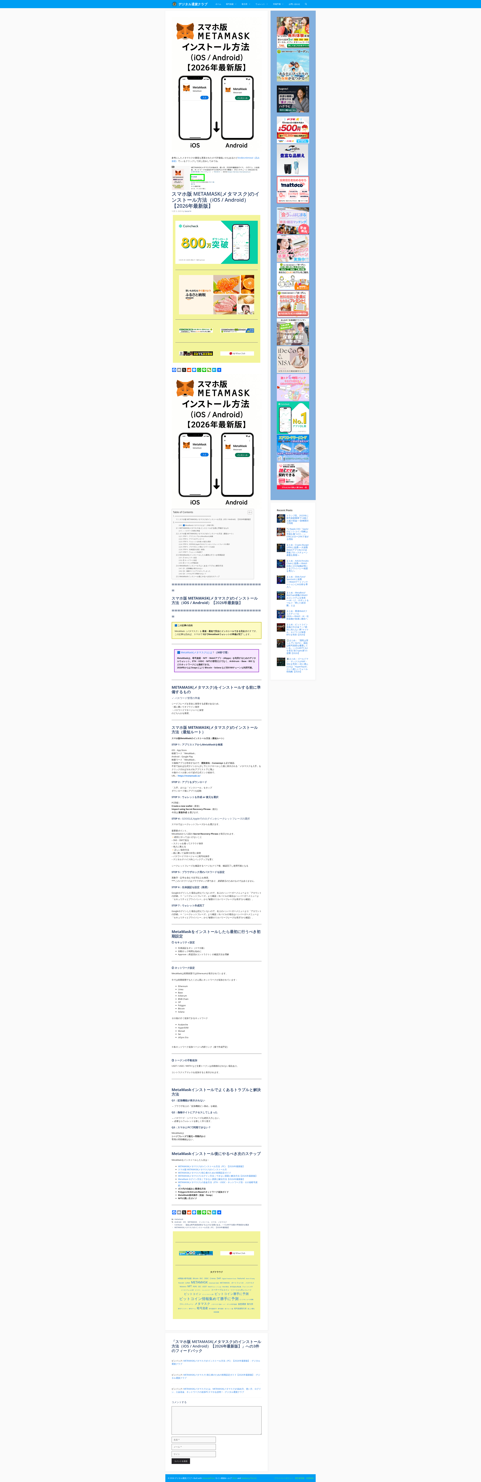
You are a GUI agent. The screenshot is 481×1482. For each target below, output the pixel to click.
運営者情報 (299, 1478)
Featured (241, 1278)
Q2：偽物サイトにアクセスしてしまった (196, 571)
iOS (184, 1222)
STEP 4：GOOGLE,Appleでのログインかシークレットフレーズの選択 (206, 544)
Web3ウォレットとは (214, 1287)
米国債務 (216, 1312)
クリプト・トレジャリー (202, 1290)
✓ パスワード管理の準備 (191, 531)
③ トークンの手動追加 (190, 563)
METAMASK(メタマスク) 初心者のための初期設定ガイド (204, 1172)
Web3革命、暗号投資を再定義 (231, 1287)
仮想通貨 (242, 1304)
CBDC (206, 1278)
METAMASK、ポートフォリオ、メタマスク (237, 1283)
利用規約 (310, 1478)
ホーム (218, 4)
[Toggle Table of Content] (248, 512)
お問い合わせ (294, 4)
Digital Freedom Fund (229, 1278)
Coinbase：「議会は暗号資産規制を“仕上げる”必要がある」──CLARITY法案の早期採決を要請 (211, 1225)
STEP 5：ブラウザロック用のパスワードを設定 (199, 547)
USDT (204, 1286)
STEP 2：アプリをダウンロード (193, 539)
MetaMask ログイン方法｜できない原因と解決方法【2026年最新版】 (211, 1179)
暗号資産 (230, 4)
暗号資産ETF (213, 1309)
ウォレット (260, 4)
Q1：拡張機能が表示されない (193, 568)
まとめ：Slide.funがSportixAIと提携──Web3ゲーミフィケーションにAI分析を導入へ (297, 581)
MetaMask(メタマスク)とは (196, 652)
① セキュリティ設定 (190, 558)
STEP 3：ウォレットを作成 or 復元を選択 (197, 542)
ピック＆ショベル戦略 (246, 1299)
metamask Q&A (214, 1283)
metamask (178, 1219)
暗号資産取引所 (240, 1308)
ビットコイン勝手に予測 (232, 1294)
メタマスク (222, 1222)
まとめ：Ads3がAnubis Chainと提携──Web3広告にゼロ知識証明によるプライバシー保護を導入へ (297, 565)
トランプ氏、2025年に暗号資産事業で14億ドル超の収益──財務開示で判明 (297, 519)
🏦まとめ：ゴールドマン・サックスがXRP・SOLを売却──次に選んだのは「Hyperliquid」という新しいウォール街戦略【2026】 (297, 665)
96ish (234, 1478)
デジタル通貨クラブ (193, 4)
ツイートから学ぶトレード (241, 1290)
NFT (189, 1286)
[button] (306, 4)
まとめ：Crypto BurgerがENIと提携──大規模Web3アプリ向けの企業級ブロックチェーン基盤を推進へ (297, 550)
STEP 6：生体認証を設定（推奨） (194, 549)
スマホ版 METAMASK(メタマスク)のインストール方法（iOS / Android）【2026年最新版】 (215, 519)
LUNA (187, 1283)
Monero (183, 1286)
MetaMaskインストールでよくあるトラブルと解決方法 (201, 565)
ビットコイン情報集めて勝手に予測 (208, 1298)
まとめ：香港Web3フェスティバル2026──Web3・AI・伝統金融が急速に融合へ (297, 615)
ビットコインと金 (207, 1294)
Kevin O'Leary (250, 1278)
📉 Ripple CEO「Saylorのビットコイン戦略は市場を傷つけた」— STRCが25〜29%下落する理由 (297, 534)
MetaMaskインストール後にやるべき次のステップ (199, 576)
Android (177, 1222)
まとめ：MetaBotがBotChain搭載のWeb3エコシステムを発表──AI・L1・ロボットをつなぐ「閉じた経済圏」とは (297, 599)
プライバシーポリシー (283, 1478)
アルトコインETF (247, 1287)
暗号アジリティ (183, 1309)
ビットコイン (192, 1294)
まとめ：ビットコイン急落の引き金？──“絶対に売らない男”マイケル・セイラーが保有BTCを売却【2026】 (297, 629)
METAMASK (192, 1222)
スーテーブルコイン (220, 1289)
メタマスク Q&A (216, 1304)
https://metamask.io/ (189, 775)
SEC (199, 1286)
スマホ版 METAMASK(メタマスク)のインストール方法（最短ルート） (206, 533)
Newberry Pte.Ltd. (249, 1478)
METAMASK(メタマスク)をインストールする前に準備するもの (204, 528)
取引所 (244, 4)
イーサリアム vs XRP (187, 1290)
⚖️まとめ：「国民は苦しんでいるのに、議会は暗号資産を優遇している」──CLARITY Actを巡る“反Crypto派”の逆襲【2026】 (297, 647)
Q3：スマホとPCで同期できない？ (194, 574)
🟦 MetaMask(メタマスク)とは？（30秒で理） (199, 525)
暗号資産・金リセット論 (225, 1309)
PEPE (195, 1286)
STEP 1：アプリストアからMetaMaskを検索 (198, 536)
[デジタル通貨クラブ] (174, 4)
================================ (193, 516)
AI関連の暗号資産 (185, 1278)
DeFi (219, 1278)
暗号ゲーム (192, 1309)
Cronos (213, 1278)
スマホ (213, 1222)
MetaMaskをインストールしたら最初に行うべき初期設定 (202, 555)
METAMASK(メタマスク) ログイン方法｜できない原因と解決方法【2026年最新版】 (217, 1175)
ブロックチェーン (186, 1304)
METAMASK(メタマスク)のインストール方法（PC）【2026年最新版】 (211, 1166)
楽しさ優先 (251, 1309)
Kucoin (181, 1283)
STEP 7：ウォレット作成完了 (193, 552)
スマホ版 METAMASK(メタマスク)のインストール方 (202, 1169)
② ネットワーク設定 (190, 560)
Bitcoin (196, 1278)
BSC (201, 1278)
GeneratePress (208, 1478)
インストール (204, 1222)
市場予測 (277, 4)
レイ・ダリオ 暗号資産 (230, 1304)
